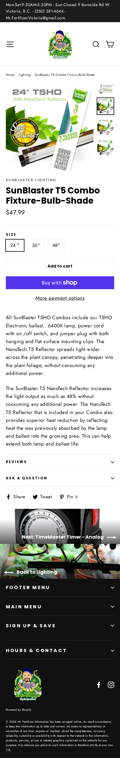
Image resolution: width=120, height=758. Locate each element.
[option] (49, 127)
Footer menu (28, 587)
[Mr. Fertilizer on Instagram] (111, 684)
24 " (15, 245)
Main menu (24, 606)
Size (11, 235)
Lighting (25, 74)
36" (36, 245)
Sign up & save (31, 625)
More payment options (60, 297)
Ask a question (26, 478)
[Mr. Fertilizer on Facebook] (99, 684)
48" (56, 245)
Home (10, 74)
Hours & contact (36, 650)
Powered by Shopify (18, 710)
